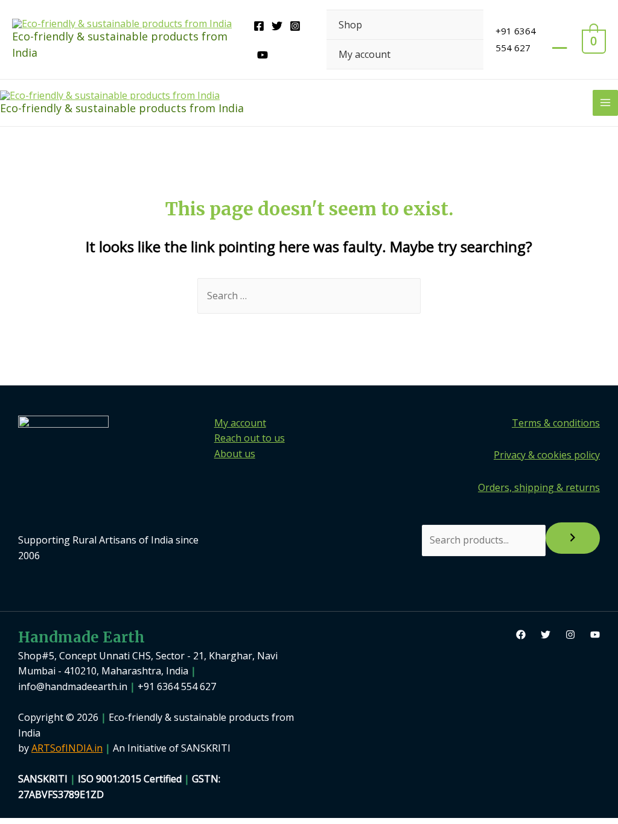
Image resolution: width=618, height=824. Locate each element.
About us (234, 453)
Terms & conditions (556, 422)
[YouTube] (262, 54)
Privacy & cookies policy (547, 454)
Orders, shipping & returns (539, 487)
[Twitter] (277, 26)
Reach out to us (249, 438)
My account (364, 54)
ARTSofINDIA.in (67, 748)
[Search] (573, 538)
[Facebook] (258, 26)
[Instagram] (295, 26)
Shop (350, 24)
